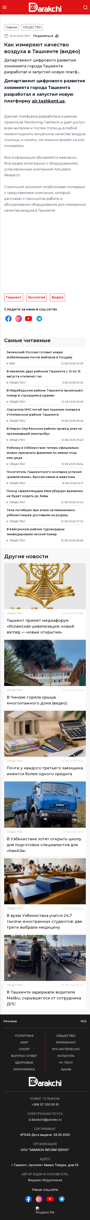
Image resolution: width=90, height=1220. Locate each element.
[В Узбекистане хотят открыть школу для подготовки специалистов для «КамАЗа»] (45, 804)
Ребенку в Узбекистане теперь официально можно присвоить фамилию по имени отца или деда (43, 453)
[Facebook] (8, 318)
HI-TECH (66, 1062)
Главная (11, 27)
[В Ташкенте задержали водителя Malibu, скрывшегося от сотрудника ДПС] (45, 958)
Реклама (10, 1021)
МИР (24, 1042)
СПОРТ (24, 1049)
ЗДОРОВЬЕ (24, 1062)
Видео (57, 297)
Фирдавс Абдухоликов (45, 1180)
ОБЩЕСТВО (32, 27)
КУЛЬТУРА (66, 1056)
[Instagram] (18, 318)
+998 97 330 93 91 (45, 1104)
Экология (36, 297)
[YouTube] (28, 318)
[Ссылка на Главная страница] (45, 7)
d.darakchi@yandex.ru (45, 1119)
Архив (66, 1069)
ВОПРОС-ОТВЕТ (24, 1056)
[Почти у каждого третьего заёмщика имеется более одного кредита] (45, 734)
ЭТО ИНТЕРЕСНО (66, 1049)
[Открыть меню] (4, 7)
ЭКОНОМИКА (24, 1069)
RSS (84, 1021)
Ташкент (14, 297)
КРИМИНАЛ (66, 1042)
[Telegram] (39, 318)
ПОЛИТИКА (24, 1036)
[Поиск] (85, 7)
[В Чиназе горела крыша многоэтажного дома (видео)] (45, 663)
